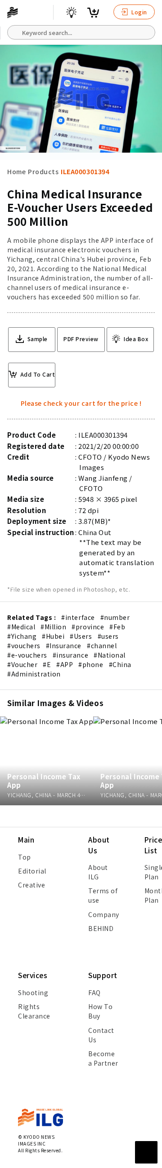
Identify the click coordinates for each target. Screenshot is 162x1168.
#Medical (21, 626)
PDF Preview (81, 338)
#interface (77, 617)
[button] (150, 584)
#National (110, 654)
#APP (64, 664)
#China (120, 664)
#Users (81, 636)
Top (24, 856)
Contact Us (101, 1035)
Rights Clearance (34, 1011)
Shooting (33, 992)
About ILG (98, 872)
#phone (90, 664)
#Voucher (22, 664)
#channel (102, 645)
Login (138, 12)
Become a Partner (103, 1058)
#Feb (117, 626)
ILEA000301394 (85, 171)
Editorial (32, 870)
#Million (53, 626)
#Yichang (21, 636)
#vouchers (23, 645)
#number (115, 617)
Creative (31, 884)
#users (108, 636)
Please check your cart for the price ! (81, 403)
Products (43, 171)
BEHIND (100, 928)
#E (47, 664)
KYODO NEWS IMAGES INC (36, 1140)
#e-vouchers (27, 654)
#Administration (34, 673)
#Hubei (53, 636)
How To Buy (100, 1011)
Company (103, 914)
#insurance (70, 654)
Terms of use (102, 895)
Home (16, 171)
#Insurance (63, 645)
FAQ (94, 992)
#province (88, 626)
